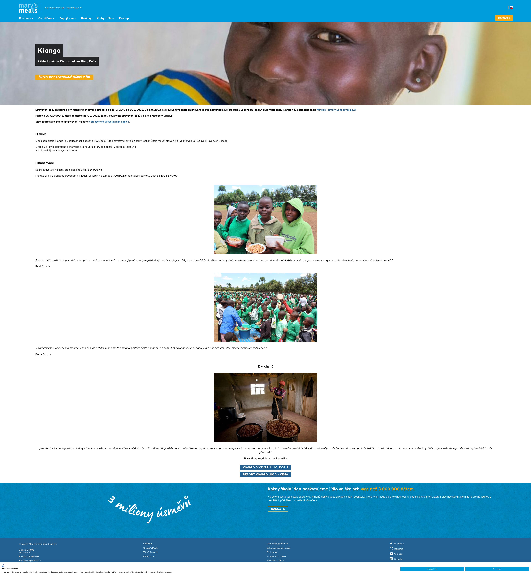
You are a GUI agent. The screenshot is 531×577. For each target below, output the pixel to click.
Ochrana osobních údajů (278, 548)
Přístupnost (272, 552)
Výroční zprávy (150, 552)
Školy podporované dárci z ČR (64, 77)
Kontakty (147, 543)
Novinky (86, 18)
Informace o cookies (276, 556)
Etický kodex (149, 556)
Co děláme (45, 18)
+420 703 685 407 (30, 556)
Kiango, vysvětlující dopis (265, 467)
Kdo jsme (25, 18)
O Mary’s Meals (150, 548)
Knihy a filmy (105, 18)
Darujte (504, 17)
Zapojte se (66, 18)
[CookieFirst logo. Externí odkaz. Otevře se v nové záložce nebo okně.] (3, 565)
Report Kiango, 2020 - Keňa (265, 474)
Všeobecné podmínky (277, 543)
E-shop (124, 18)
